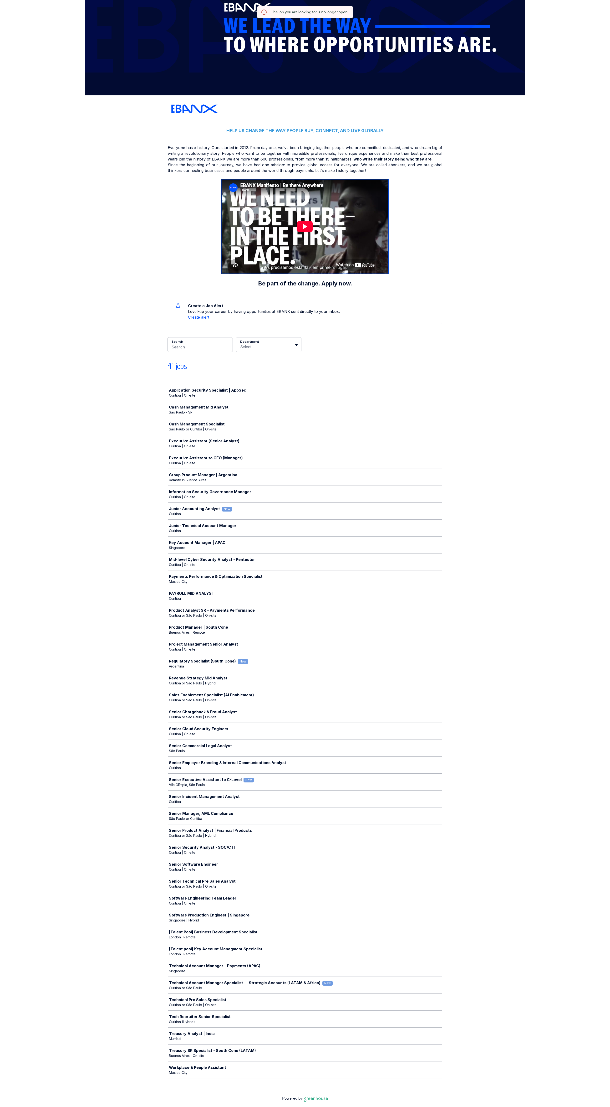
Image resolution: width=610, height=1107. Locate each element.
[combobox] (240, 346)
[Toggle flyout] (296, 345)
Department (249, 341)
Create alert (198, 317)
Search (177, 341)
